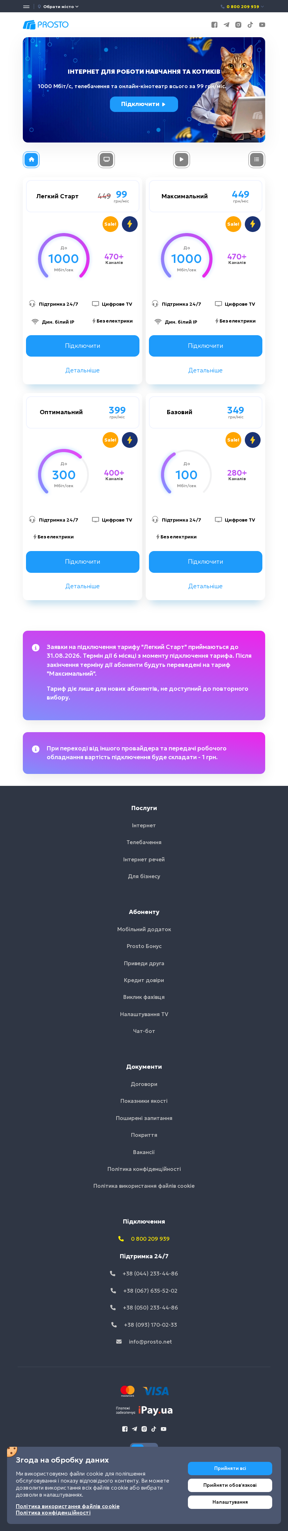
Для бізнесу (144, 876)
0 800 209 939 (242, 6)
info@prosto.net (149, 1341)
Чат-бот (144, 1031)
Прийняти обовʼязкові (230, 1485)
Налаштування (230, 1502)
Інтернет (144, 825)
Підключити (141, 104)
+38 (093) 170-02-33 (150, 1324)
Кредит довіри (144, 980)
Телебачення (144, 842)
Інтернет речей (144, 859)
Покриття (144, 1135)
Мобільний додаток (144, 929)
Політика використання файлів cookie (144, 1185)
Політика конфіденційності (144, 1169)
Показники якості (144, 1101)
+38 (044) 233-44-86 (149, 1273)
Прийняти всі (230, 1468)
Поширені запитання (144, 1118)
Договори (144, 1084)
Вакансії (144, 1152)
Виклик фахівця (144, 997)
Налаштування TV (144, 1014)
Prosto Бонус (144, 946)
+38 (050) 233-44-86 (150, 1307)
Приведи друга (144, 963)
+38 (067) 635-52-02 (149, 1290)
